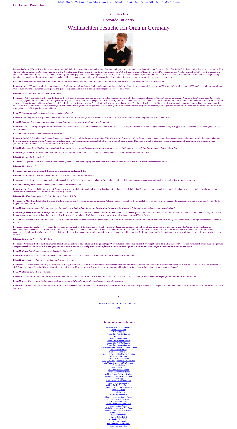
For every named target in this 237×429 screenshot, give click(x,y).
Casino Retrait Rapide (118, 406)
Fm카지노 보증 (118, 390)
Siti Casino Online (118, 415)
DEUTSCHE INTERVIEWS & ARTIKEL (118, 303)
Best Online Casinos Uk (118, 352)
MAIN (118, 308)
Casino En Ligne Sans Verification (70, 2)
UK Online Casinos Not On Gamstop (118, 363)
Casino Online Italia (118, 367)
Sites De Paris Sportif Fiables (118, 424)
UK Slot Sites (118, 332)
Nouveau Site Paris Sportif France (118, 397)
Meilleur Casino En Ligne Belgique (118, 374)
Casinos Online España (123, 2)
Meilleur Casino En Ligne (118, 370)
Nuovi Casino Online (118, 412)
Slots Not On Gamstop (118, 350)
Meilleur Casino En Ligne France (119, 387)
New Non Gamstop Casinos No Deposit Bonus (118, 347)
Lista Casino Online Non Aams (118, 381)
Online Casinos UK (118, 330)
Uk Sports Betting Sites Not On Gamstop (118, 354)
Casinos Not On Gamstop (119, 358)
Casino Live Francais (118, 395)
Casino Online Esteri (118, 417)
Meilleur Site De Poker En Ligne (118, 385)
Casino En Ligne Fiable (144, 2)
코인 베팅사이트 (118, 392)
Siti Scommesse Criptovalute (118, 399)
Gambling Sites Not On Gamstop (118, 327)
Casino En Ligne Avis (118, 426)
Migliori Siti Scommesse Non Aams (118, 376)
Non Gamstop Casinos (118, 338)
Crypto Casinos (118, 365)
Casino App (118, 378)
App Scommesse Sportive (119, 383)
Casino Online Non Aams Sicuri (99, 2)
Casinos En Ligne (119, 421)
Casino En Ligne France (118, 356)
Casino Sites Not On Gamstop (168, 2)
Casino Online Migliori (118, 401)
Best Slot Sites (118, 336)
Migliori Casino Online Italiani (118, 372)
